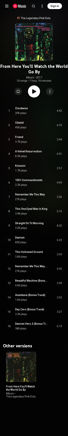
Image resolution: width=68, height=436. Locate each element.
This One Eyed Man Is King (31, 208)
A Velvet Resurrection (28, 151)
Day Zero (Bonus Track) (29, 309)
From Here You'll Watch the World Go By (20, 388)
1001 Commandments (28, 180)
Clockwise (21, 108)
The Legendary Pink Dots (35, 18)
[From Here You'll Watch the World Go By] (21, 367)
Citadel (19, 122)
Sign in (54, 6)
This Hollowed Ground (29, 251)
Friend (19, 137)
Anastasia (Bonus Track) (30, 295)
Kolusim (20, 165)
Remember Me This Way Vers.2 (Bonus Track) (31, 266)
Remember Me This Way (30, 194)
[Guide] (7, 6)
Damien (20, 237)
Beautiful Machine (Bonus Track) (31, 280)
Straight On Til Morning (29, 223)
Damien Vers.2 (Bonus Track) (31, 323)
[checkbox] (59, 110)
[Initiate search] (33, 6)
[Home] (19, 6)
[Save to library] (18, 91)
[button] (18, 91)
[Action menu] (50, 91)
